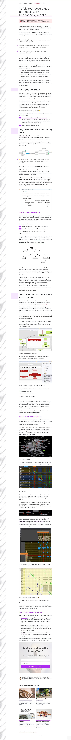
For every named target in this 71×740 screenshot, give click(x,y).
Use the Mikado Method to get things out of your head (34, 117)
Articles (25, 3)
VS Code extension (39, 628)
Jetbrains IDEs (24, 618)
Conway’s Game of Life (32, 597)
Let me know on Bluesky (45, 638)
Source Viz (31, 627)
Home (20, 3)
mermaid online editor (38, 242)
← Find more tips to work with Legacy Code (27, 732)
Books (30, 3)
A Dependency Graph (24, 135)
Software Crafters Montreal (34, 678)
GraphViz (23, 632)
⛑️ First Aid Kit (37, 3)
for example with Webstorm (29, 619)
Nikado (26, 159)
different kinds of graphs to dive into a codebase (37, 388)
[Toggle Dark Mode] (44, 3)
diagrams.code (22, 242)
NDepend (43, 304)
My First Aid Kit (24, 21)
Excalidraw (37, 239)
